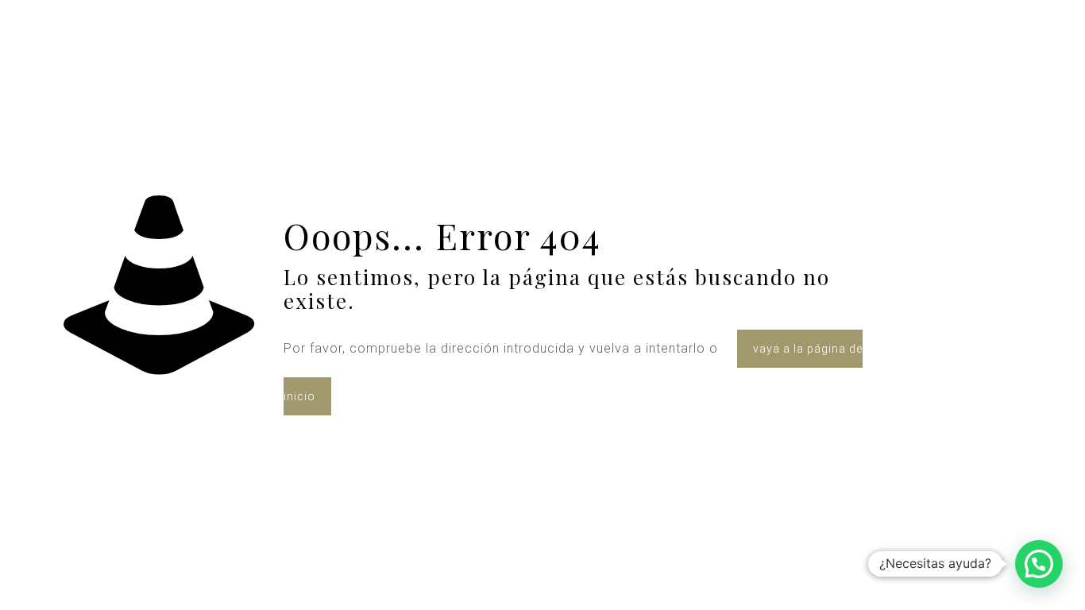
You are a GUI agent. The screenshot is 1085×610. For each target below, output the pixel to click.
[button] (1039, 564)
